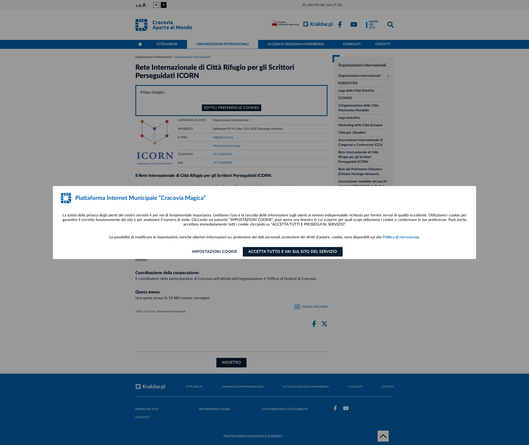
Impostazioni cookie (214, 252)
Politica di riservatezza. (401, 237)
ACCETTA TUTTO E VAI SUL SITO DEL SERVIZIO (292, 252)
